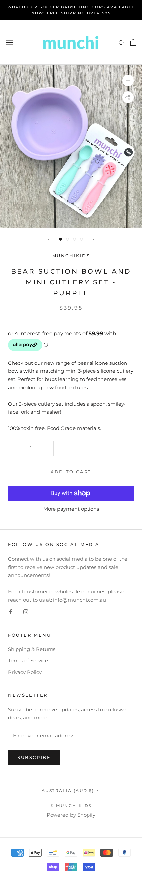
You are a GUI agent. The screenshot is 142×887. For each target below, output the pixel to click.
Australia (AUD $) (68, 790)
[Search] (121, 42)
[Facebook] (10, 612)
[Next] (94, 238)
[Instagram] (25, 612)
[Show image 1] (60, 239)
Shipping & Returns (31, 649)
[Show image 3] (74, 239)
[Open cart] (133, 42)
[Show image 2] (67, 239)
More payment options (71, 509)
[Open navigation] (9, 42)
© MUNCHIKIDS (71, 805)
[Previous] (48, 238)
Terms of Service (28, 660)
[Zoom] (128, 80)
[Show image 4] (81, 239)
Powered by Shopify (71, 815)
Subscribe (34, 757)
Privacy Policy (25, 672)
